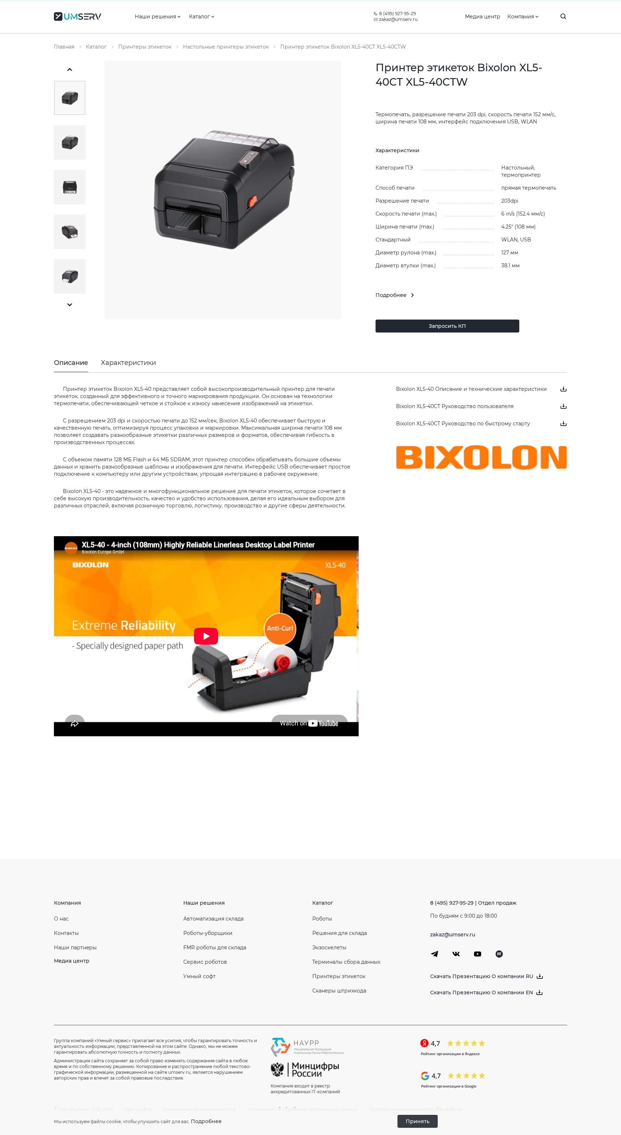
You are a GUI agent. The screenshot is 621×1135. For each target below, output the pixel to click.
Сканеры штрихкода (339, 990)
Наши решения (204, 903)
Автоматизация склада (213, 918)
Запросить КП (447, 326)
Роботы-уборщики (208, 933)
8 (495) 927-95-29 (397, 13)
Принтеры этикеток (338, 976)
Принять (417, 1121)
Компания (67, 903)
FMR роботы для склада (214, 947)
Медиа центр (71, 961)
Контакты (66, 933)
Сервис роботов (205, 962)
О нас (61, 918)
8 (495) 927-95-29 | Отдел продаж (473, 903)
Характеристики (128, 363)
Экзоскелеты (329, 947)
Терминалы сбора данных (346, 962)
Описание (71, 363)
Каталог (322, 903)
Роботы (322, 918)
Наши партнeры (75, 947)
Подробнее (206, 1121)
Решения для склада (339, 933)
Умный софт (199, 976)
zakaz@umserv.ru (398, 19)
